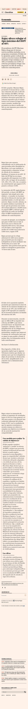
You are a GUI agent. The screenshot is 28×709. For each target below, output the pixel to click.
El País (24, 15)
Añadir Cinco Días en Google (10, 83)
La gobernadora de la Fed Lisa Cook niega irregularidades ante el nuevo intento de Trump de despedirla (13, 667)
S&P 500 (14, 9)
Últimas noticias (6, 658)
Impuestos (13, 23)
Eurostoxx (8, 695)
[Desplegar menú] (3, 12)
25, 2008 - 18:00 (14, 75)
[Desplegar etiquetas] (25, 595)
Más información (5, 602)
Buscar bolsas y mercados (9, 687)
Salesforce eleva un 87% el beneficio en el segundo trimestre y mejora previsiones (14, 662)
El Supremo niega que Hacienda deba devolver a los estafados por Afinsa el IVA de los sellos (13, 673)
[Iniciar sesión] (25, 12)
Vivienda (4, 23)
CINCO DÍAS (14, 73)
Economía (6, 20)
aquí (24, 605)
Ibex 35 (3, 9)
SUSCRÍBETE (20, 12)
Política (19, 23)
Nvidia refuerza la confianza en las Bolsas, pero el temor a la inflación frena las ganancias (20, 31)
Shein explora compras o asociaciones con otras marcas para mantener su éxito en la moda (14, 680)
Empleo (8, 23)
